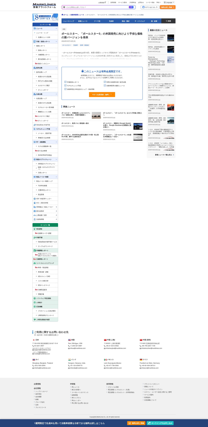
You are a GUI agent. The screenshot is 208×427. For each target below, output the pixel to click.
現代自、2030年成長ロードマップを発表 (156, 48)
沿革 (36, 405)
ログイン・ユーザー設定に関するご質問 (158, 392)
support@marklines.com (42, 350)
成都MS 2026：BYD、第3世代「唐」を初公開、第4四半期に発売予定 (157, 120)
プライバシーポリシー (151, 384)
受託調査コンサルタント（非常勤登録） (121, 392)
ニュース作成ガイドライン (153, 389)
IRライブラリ (76, 398)
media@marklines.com (42, 354)
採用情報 (113, 2)
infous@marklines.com (78, 348)
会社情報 (37, 388)
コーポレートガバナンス (80, 392)
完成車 (111, 21)
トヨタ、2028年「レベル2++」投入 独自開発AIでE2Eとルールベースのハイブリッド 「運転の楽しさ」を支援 (161, 145)
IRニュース (75, 387)
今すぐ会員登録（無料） (101, 94)
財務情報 (75, 395)
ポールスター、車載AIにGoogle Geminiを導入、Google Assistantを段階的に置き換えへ (117, 125)
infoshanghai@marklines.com (116, 348)
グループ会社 (40, 402)
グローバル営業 (113, 387)
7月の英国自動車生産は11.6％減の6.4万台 (161, 96)
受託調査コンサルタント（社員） (119, 390)
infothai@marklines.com (42, 368)
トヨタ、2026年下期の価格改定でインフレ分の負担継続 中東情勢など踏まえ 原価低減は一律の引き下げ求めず (161, 132)
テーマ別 (97, 21)
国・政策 (154, 21)
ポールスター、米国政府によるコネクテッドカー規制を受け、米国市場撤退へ (76, 114)
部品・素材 (125, 21)
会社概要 (38, 397)
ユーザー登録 (150, 2)
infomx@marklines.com (114, 368)
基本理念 (38, 394)
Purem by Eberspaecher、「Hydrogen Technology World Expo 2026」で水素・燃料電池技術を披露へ (156, 62)
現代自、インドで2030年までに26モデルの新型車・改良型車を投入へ (156, 37)
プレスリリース (40, 407)
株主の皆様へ (76, 390)
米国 (64, 29)
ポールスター (66, 45)
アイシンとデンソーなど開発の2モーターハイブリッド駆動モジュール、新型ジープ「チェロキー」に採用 (161, 86)
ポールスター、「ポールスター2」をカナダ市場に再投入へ (122, 114)
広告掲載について (150, 400)
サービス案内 (122, 2)
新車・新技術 (84, 45)
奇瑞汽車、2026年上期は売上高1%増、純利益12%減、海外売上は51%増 (161, 75)
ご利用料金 (132, 2)
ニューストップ (68, 21)
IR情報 (72, 384)
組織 (36, 399)
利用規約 (147, 397)
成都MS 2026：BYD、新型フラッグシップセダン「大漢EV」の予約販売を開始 (156, 107)
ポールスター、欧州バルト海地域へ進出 (75, 123)
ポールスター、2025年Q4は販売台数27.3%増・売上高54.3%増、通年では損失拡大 (80, 136)
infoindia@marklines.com (78, 368)
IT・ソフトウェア (140, 21)
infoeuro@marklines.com (150, 368)
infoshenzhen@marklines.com (151, 348)
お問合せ (141, 2)
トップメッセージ (41, 391)
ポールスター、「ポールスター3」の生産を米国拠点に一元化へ (117, 136)
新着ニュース (82, 21)
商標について (148, 386)
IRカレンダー (76, 400)
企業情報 (37, 384)
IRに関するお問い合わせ (80, 403)
